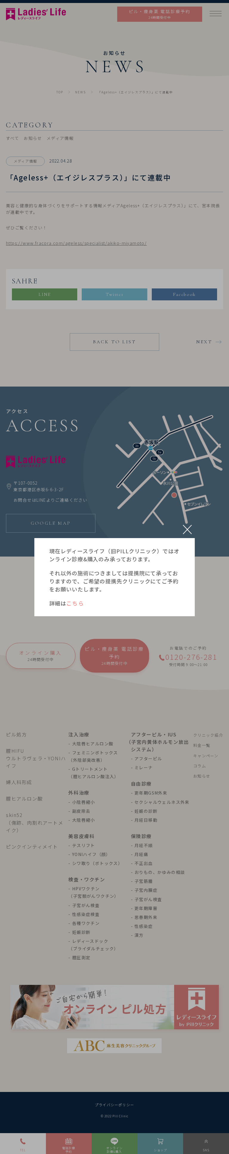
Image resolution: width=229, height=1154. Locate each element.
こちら (75, 603)
